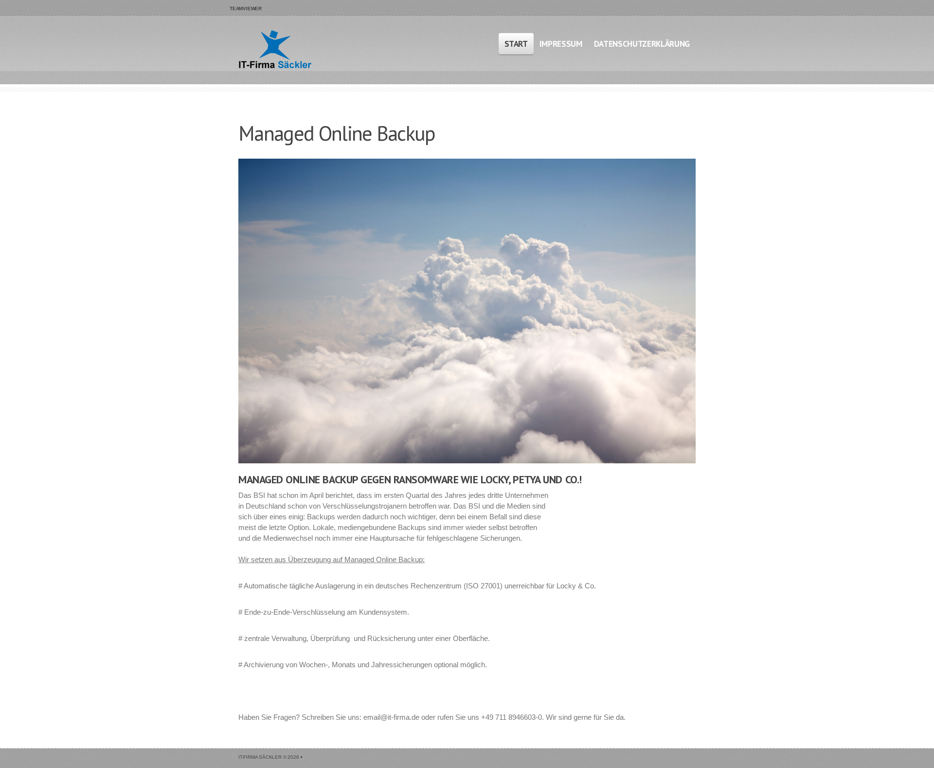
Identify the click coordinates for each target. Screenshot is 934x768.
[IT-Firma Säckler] (274, 51)
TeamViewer (246, 8)
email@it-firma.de (391, 717)
